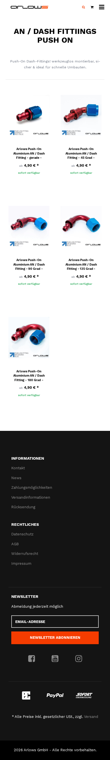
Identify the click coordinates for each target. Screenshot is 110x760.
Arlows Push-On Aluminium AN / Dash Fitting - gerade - (29, 153)
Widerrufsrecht (24, 553)
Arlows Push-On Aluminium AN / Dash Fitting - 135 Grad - (81, 264)
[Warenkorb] (92, 7)
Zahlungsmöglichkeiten (31, 487)
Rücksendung (23, 507)
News (16, 478)
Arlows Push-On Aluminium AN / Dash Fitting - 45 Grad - (81, 153)
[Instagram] (78, 659)
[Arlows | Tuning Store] (29, 7)
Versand (91, 717)
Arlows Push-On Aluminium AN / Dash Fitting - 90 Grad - (29, 264)
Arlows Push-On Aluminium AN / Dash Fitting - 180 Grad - (29, 376)
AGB (15, 544)
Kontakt (18, 468)
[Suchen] (83, 7)
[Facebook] (31, 659)
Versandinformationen (30, 497)
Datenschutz (22, 534)
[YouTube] (55, 659)
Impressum (21, 563)
